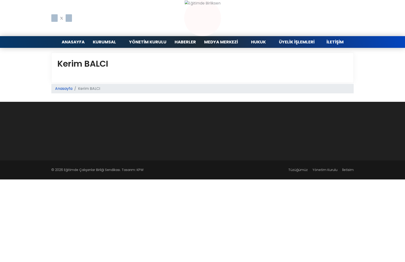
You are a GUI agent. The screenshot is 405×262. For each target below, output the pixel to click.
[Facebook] (54, 18)
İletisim (348, 169)
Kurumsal (104, 42)
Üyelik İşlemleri (297, 42)
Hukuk (258, 42)
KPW (140, 169)
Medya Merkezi (221, 42)
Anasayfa (73, 42)
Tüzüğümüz (298, 169)
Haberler (185, 42)
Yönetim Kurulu (147, 42)
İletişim (335, 42)
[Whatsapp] (69, 18)
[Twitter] (61, 18)
